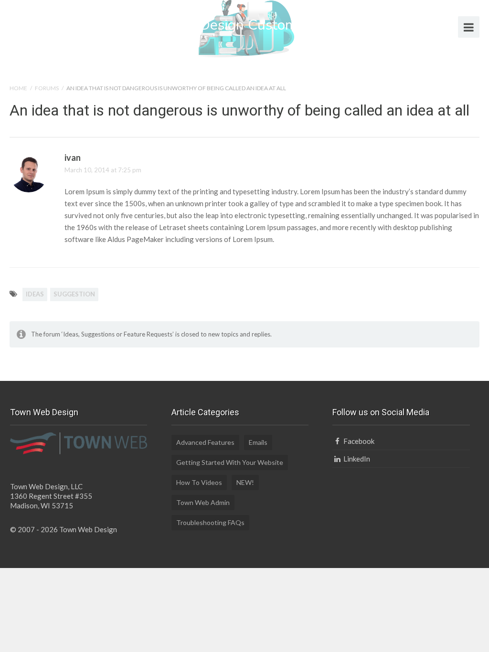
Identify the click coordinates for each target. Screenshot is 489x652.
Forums (47, 88)
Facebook (358, 441)
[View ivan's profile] (29, 191)
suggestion (74, 294)
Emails (258, 442)
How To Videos (199, 482)
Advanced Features (205, 442)
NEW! (245, 482)
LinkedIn (356, 458)
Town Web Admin (203, 502)
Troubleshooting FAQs (210, 522)
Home (18, 88)
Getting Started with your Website (229, 462)
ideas (35, 294)
